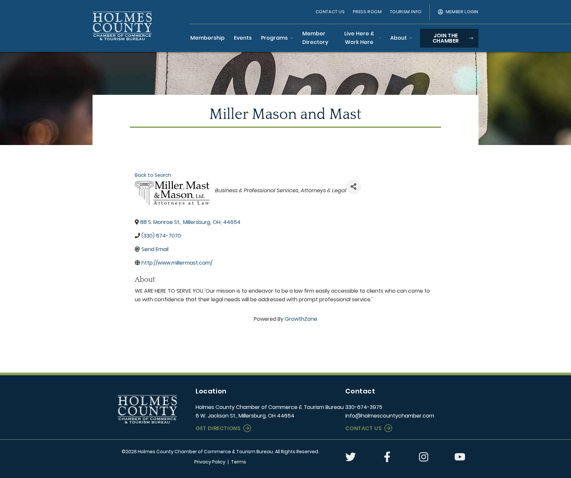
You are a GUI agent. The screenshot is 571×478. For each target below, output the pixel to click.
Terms (238, 462)
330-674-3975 (363, 407)
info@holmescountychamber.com (389, 416)
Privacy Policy (209, 462)
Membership (207, 38)
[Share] (353, 186)
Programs (274, 38)
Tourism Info (406, 12)
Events (243, 38)
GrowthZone (301, 319)
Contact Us (330, 12)
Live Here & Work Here (359, 38)
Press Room (367, 12)
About (398, 38)
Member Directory (315, 38)
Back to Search (153, 175)
